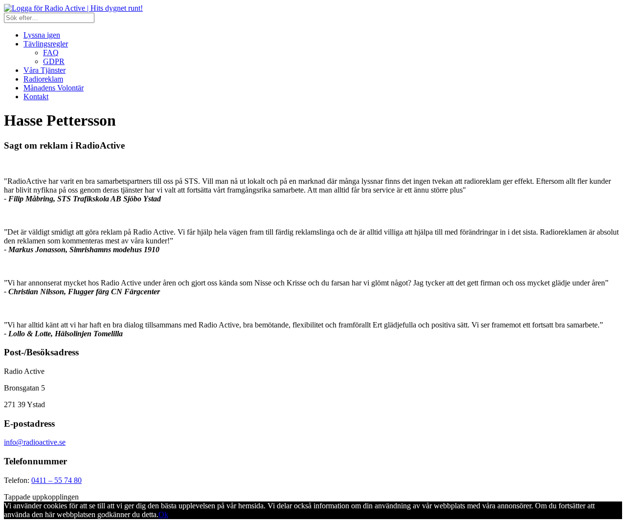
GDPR (54, 61)
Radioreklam (43, 79)
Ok (163, 514)
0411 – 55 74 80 (56, 480)
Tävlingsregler (45, 44)
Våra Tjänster (44, 70)
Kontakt (35, 96)
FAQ (51, 52)
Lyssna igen (41, 35)
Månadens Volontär (53, 88)
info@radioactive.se (35, 442)
